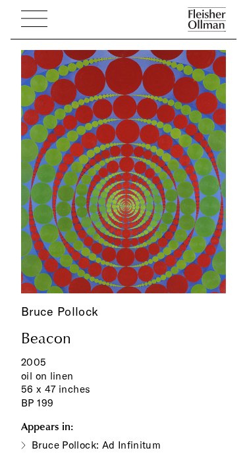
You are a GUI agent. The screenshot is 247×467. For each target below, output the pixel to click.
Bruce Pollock (60, 311)
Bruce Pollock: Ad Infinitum (96, 445)
